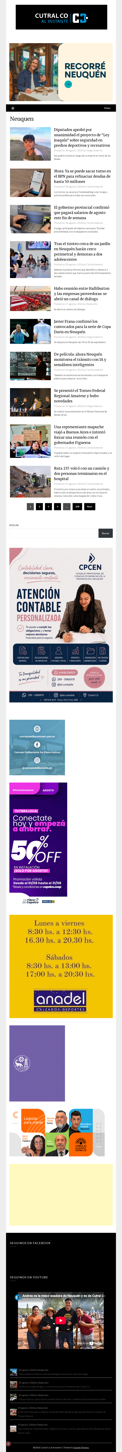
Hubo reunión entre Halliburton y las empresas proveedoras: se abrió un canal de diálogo (81, 293)
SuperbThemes (81, 1447)
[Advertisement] (61, 1195)
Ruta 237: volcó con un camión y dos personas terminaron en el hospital (81, 473)
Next (89, 506)
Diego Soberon (94, 150)
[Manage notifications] (8, 1443)
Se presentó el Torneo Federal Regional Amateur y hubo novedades (79, 395)
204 (77, 506)
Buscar (14, 525)
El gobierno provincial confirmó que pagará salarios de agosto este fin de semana (81, 212)
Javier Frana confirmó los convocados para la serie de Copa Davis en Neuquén (82, 326)
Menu (107, 107)
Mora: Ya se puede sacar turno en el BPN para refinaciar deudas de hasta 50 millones (82, 176)
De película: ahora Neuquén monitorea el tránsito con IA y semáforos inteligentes (80, 359)
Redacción (91, 303)
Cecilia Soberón (94, 186)
